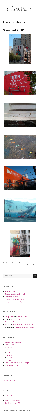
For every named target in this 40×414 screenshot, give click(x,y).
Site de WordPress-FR (12, 403)
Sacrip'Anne (9, 317)
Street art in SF (13, 30)
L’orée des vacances (11, 297)
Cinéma (9, 347)
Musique (9, 357)
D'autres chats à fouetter (13, 342)
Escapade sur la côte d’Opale (14, 302)
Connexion (8, 395)
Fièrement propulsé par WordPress (20, 410)
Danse (9, 350)
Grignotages (6, 410)
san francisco (22, 265)
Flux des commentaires (12, 400)
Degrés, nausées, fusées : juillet (15, 294)
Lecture (9, 355)
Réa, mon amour (10, 291)
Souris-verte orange (11, 365)
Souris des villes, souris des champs (22, 263)
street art (31, 265)
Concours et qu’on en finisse (14, 299)
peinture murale (13, 265)
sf (27, 265)
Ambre (7, 322)
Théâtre (9, 360)
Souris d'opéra (10, 345)
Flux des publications (12, 398)
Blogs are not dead (9, 380)
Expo (8, 352)
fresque (5, 265)
